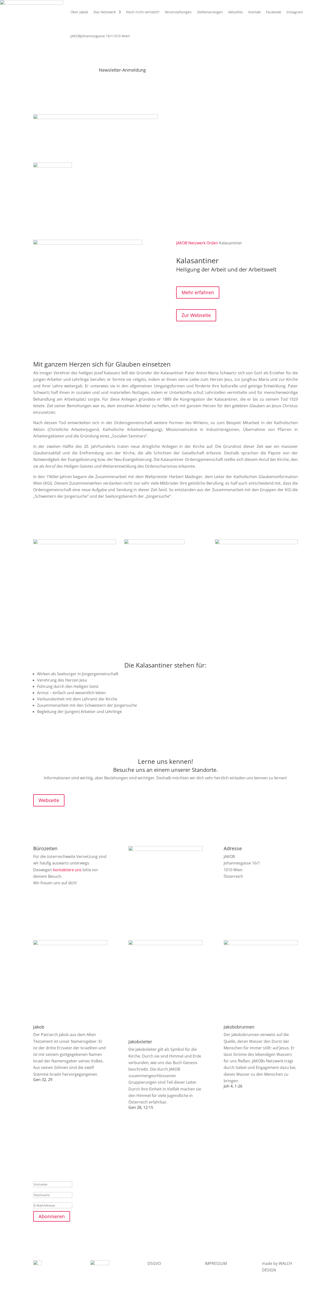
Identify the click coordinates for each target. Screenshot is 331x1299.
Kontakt (254, 12)
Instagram (294, 12)
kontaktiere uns (67, 869)
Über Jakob (79, 12)
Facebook (273, 12)
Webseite (49, 800)
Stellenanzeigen (210, 12)
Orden (212, 243)
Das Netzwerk (105, 12)
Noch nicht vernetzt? (142, 12)
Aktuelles (235, 12)
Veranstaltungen (178, 12)
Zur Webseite (196, 315)
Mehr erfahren (197, 292)
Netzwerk (196, 243)
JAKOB (181, 243)
